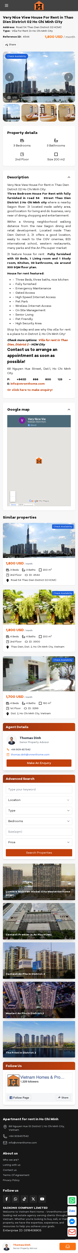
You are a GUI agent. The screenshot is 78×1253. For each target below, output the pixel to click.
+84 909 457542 (20, 749)
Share (12, 44)
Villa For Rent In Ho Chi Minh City (32, 31)
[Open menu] (6, 5)
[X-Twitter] (33, 1199)
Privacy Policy (11, 1180)
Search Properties (39, 853)
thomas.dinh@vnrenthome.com (30, 754)
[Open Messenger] (72, 1221)
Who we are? (11, 1160)
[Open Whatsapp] (72, 1200)
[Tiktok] (24, 1199)
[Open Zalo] (72, 1210)
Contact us (10, 1170)
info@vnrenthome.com (23, 1142)
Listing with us (11, 1165)
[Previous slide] (9, 77)
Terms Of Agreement (16, 1175)
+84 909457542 (18, 1136)
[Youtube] (42, 1199)
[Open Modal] (67, 1246)
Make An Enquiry (39, 763)
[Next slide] (68, 77)
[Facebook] (6, 1199)
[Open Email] (72, 1232)
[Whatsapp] (15, 1199)
